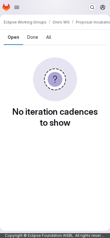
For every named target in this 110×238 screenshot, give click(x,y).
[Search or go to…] (92, 7)
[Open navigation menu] (17, 7)
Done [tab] (32, 37)
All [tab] (48, 37)
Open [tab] (13, 37)
